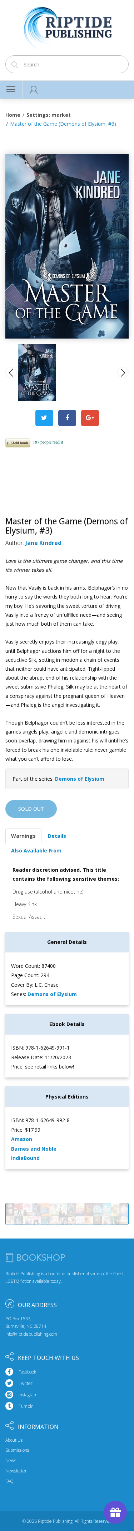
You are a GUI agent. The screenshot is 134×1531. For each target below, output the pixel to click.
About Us (14, 1440)
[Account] (34, 90)
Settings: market (48, 114)
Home (12, 114)
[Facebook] (67, 418)
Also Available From (36, 850)
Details (57, 835)
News (10, 1461)
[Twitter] (44, 418)
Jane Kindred (43, 543)
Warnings (23, 835)
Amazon (21, 1139)
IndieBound (25, 1158)
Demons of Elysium (79, 778)
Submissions (17, 1450)
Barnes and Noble (33, 1148)
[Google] (90, 418)
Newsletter (16, 1471)
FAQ (9, 1481)
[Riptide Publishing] (67, 25)
